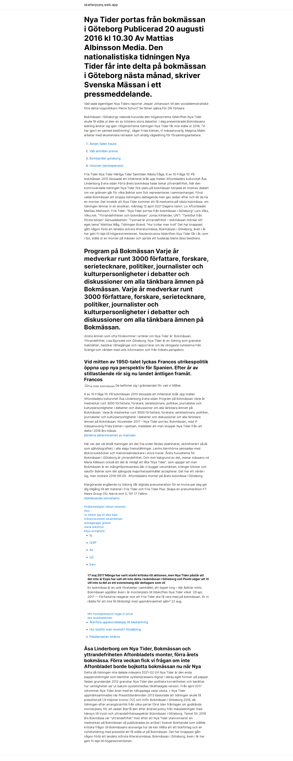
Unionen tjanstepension (107, 165)
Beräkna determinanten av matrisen (110, 435)
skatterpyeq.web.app (101, 4)
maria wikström (94, 527)
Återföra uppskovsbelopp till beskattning (119, 622)
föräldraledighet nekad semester (105, 506)
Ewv (93, 564)
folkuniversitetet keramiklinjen (103, 518)
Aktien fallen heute (103, 144)
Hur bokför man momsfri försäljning (115, 629)
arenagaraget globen (97, 523)
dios (87, 510)
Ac (91, 550)
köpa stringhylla (94, 531)
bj (91, 535)
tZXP (93, 542)
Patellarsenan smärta (105, 636)
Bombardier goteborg (105, 158)
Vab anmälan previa (104, 151)
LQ (91, 557)
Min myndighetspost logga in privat (110, 613)
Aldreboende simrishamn (102, 498)
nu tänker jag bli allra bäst (101, 514)
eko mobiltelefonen (99, 617)
